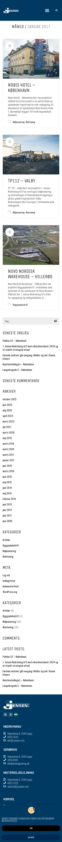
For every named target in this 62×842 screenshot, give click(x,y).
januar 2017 (8, 460)
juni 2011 (7, 515)
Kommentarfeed (11, 586)
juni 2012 (7, 510)
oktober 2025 (10, 399)
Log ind (6, 575)
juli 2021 (7, 427)
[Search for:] (31, 321)
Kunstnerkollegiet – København (18, 364)
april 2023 (8, 416)
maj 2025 (7, 410)
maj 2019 (7, 438)
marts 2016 (8, 471)
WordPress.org (10, 592)
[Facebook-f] (11, 714)
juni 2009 (7, 521)
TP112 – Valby (21, 181)
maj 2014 (7, 493)
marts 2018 (8, 449)
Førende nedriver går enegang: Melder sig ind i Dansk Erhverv (29, 356)
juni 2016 (7, 466)
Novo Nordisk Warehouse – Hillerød (30, 273)
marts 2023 (8, 421)
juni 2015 (7, 476)
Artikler (6, 540)
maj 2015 (7, 482)
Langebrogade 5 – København (17, 370)
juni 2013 (7, 504)
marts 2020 (8, 432)
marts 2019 (8, 443)
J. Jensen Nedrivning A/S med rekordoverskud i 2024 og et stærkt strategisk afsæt (30, 347)
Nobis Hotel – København (21, 87)
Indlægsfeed (9, 581)
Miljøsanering (19, 122)
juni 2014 (7, 488)
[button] (47, 10)
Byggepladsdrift (20, 304)
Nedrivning (30, 122)
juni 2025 (7, 405)
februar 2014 (9, 499)
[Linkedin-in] (5, 714)
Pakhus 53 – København (14, 340)
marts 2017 (8, 454)
